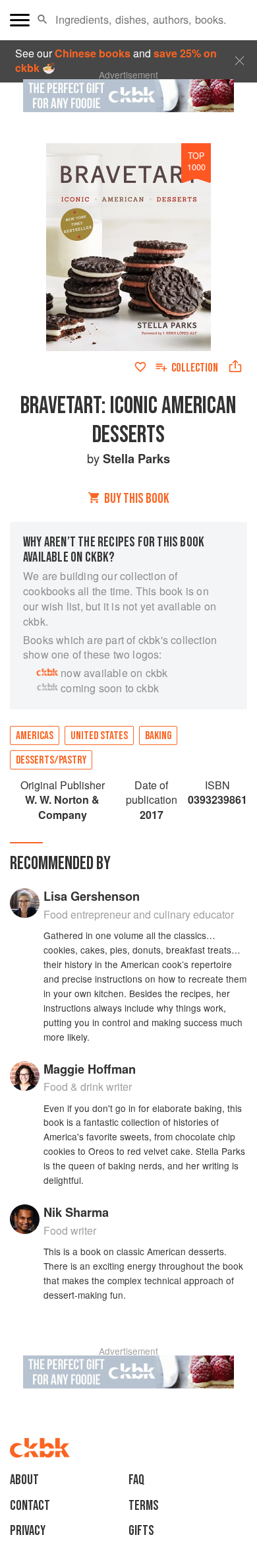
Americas (34, 735)
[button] (42, 19)
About (24, 1480)
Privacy (27, 1530)
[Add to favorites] (140, 367)
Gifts (141, 1530)
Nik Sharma (76, 1212)
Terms (143, 1505)
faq (136, 1480)
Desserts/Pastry (51, 760)
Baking (158, 735)
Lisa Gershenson (91, 896)
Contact (30, 1505)
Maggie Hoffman (89, 1069)
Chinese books (92, 53)
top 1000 (196, 161)
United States (99, 735)
